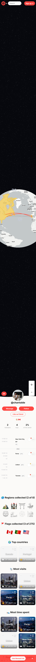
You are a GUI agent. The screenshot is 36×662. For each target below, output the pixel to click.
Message (9, 409)
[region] (18, 218)
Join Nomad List (18, 658)
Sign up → (30, 3)
